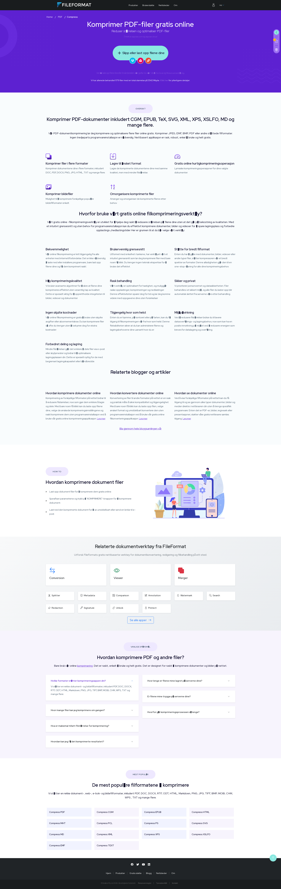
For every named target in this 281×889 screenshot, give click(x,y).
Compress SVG (200, 823)
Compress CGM (105, 812)
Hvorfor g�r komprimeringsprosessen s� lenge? (173, 712)
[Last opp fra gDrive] (140, 60)
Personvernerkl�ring (175, 73)
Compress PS (151, 823)
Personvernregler (144, 883)
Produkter (133, 5)
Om (175, 5)
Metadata (89, 595)
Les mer (101, 418)
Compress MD (56, 834)
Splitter (56, 595)
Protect (152, 607)
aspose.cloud (151, 36)
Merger (183, 578)
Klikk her (164, 80)
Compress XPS (152, 834)
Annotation (154, 595)
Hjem (108, 873)
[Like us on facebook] (132, 864)
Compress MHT (57, 823)
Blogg (149, 873)
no (221, 5)
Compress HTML (200, 812)
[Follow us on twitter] (137, 864)
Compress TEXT (105, 845)
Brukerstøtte (148, 5)
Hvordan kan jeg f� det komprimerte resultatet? (77, 741)
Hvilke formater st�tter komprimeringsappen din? (78, 680)
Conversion (56, 578)
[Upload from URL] (148, 60)
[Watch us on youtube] (143, 864)
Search (216, 595)
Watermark (186, 595)
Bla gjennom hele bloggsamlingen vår (140, 428)
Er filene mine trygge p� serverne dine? (169, 696)
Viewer (118, 578)
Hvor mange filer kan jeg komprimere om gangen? (78, 710)
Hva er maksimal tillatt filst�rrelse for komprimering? (80, 725)
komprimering (85, 665)
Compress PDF (57, 812)
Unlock (119, 607)
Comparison (122, 595)
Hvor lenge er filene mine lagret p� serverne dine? (174, 680)
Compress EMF (57, 845)
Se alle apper (138, 620)
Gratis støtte (136, 873)
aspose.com (137, 36)
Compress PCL (104, 823)
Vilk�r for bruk (157, 73)
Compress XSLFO (201, 834)
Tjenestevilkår (161, 883)
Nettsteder (164, 5)
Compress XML (105, 834)
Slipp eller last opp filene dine (143, 53)
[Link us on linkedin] (149, 864)
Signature (89, 607)
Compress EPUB (152, 812)
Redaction (57, 607)
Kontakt (175, 883)
